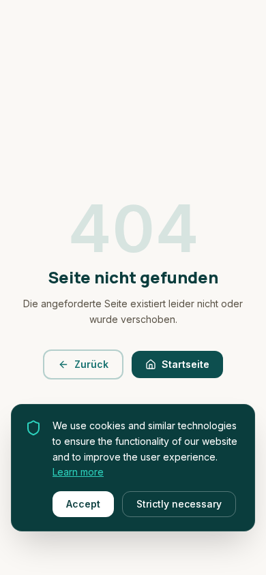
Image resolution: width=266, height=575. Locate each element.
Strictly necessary (179, 504)
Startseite (185, 364)
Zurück (91, 364)
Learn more (78, 472)
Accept (83, 504)
